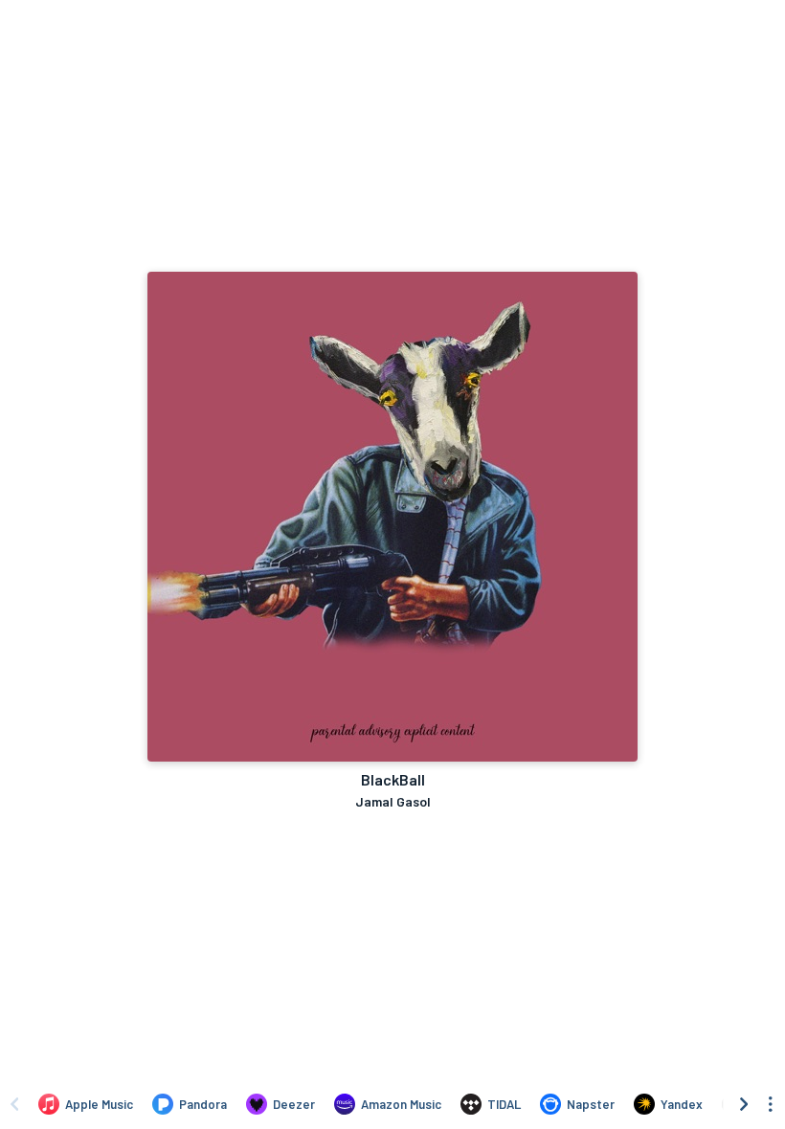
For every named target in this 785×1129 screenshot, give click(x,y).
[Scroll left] (14, 1104)
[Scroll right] (743, 1104)
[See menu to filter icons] (770, 1104)
